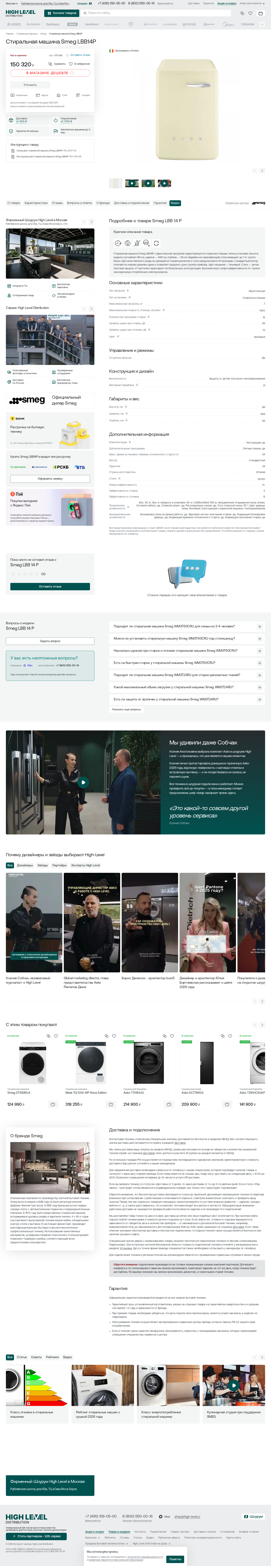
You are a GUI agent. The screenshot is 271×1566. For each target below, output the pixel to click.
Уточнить (30, 85)
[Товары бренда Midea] (228, 24)
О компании (227, 1532)
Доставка (193, 3)
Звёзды (42, 865)
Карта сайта (233, 1537)
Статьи (22, 1357)
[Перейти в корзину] (260, 13)
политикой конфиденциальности (145, 1557)
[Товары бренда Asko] (14, 24)
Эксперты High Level (85, 865)
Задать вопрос (50, 641)
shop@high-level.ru (187, 1516)
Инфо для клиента (250, 3)
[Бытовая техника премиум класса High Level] (20, 13)
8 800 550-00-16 (57, 1552)
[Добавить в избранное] (56, 1036)
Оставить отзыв (50, 586)
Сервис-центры (180, 1532)
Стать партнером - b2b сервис (39, 1536)
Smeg (43, 34)
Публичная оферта (169, 1537)
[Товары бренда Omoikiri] (150, 24)
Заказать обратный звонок (137, 1521)
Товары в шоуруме (119, 1532)
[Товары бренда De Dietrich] (33, 24)
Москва (10, 3)
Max (29, 665)
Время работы (165, 3)
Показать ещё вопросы (126, 709)
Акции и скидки (226, 3)
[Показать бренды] (262, 24)
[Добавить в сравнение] (48, 1036)
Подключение (158, 1532)
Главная (9, 34)
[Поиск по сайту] (156, 13)
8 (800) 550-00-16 (141, 3)
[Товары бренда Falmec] (53, 24)
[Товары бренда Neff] (209, 24)
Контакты (140, 1532)
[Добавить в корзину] (53, 1104)
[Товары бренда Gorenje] (189, 24)
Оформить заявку (50, 479)
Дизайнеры (25, 865)
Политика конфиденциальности (203, 1537)
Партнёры (59, 865)
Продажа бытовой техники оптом (105, 1543)
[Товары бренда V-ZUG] (131, 24)
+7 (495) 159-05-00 (111, 3)
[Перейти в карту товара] (32, 1062)
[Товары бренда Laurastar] (170, 24)
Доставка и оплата (205, 1532)
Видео (67, 1357)
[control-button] (262, 171)
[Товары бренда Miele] (72, 24)
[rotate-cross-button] (260, 627)
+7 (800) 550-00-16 (67, 665)
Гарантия (208, 3)
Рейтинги (52, 1357)
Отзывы (124, 1537)
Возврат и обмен (249, 1532)
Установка (126, 1248)
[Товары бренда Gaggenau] (92, 24)
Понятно (175, 1559)
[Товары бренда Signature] (111, 24)
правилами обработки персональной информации (115, 1560)
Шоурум (82, 3)
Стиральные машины (26, 34)
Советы (36, 1357)
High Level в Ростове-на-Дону (150, 1543)
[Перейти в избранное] (250, 13)
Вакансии (91, 1537)
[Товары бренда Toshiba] (248, 24)
